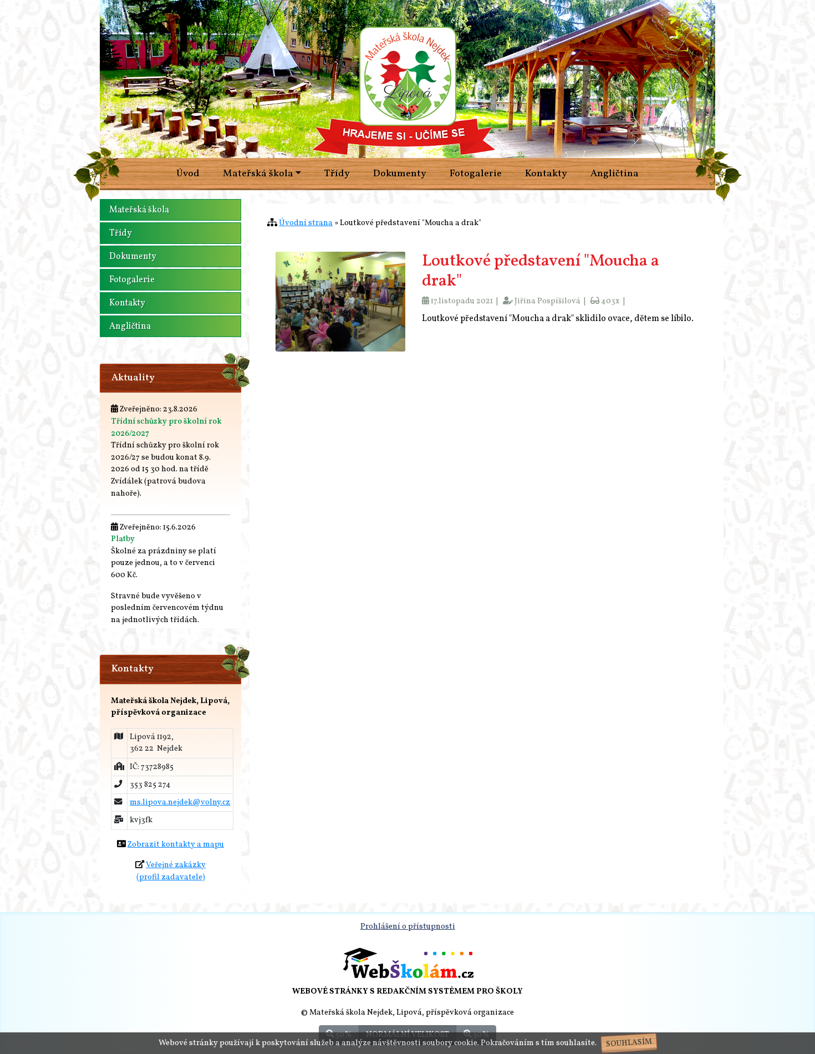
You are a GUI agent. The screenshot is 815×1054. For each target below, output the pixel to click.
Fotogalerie (476, 174)
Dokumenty (399, 174)
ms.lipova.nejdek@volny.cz (180, 802)
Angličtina (614, 174)
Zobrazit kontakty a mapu (176, 844)
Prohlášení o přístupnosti (407, 926)
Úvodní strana (306, 222)
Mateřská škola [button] (258, 174)
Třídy (337, 174)
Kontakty (546, 174)
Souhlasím (628, 1043)
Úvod (188, 174)
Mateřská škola (139, 210)
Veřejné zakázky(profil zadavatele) (171, 871)
